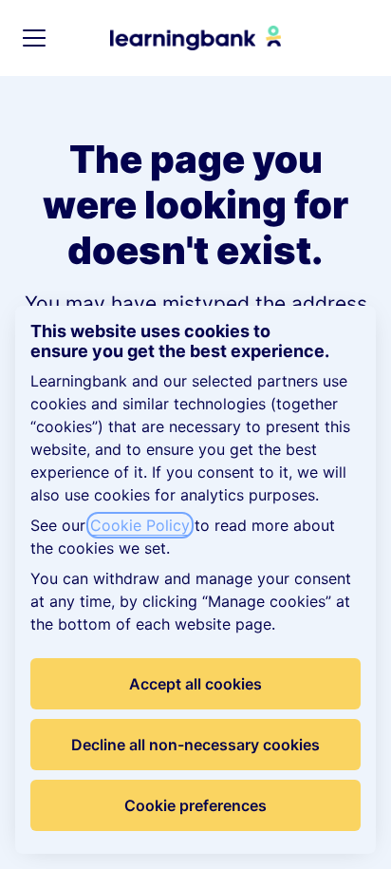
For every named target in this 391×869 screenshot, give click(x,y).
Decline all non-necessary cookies (195, 744)
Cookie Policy (140, 525)
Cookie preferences (195, 805)
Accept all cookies (195, 683)
